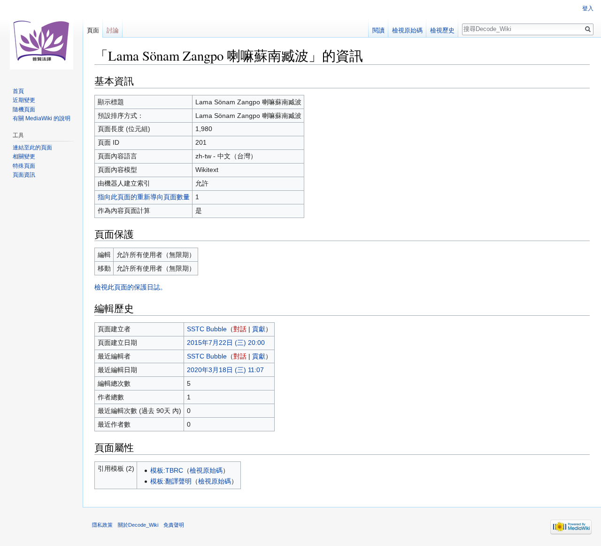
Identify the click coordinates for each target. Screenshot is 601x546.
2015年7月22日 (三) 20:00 (226, 342)
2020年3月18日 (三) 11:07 (225, 370)
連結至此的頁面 (32, 147)
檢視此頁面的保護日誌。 (130, 287)
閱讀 (378, 30)
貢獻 (258, 329)
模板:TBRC (166, 470)
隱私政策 (102, 525)
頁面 (93, 30)
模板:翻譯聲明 (171, 481)
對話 (240, 329)
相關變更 (24, 156)
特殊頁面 (24, 166)
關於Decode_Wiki (138, 525)
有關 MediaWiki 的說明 (41, 118)
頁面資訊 (24, 175)
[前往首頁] (41, 37)
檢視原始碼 (206, 470)
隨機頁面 (24, 109)
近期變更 (24, 100)
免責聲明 (173, 525)
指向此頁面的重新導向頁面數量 (144, 197)
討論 (113, 30)
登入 (587, 8)
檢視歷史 (442, 30)
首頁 (18, 91)
